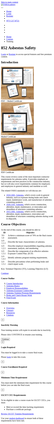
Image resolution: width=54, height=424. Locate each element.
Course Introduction (14, 283)
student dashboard (16, 418)
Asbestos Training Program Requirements (23, 293)
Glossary (10, 310)
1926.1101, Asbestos (14, 204)
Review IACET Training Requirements (17, 414)
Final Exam (11, 298)
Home (8, 37)
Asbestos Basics (13, 286)
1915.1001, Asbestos (15, 211)
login (9, 357)
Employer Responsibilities (17, 288)
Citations (10, 315)
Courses (9, 39)
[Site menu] (2, 7)
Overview (10, 308)
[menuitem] (8, 11)
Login (3, 54)
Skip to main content (9, 2)
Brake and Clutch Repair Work (19, 295)
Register (12, 54)
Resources (10, 313)
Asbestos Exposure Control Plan (19, 290)
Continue (5, 273)
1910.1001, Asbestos (15, 195)
